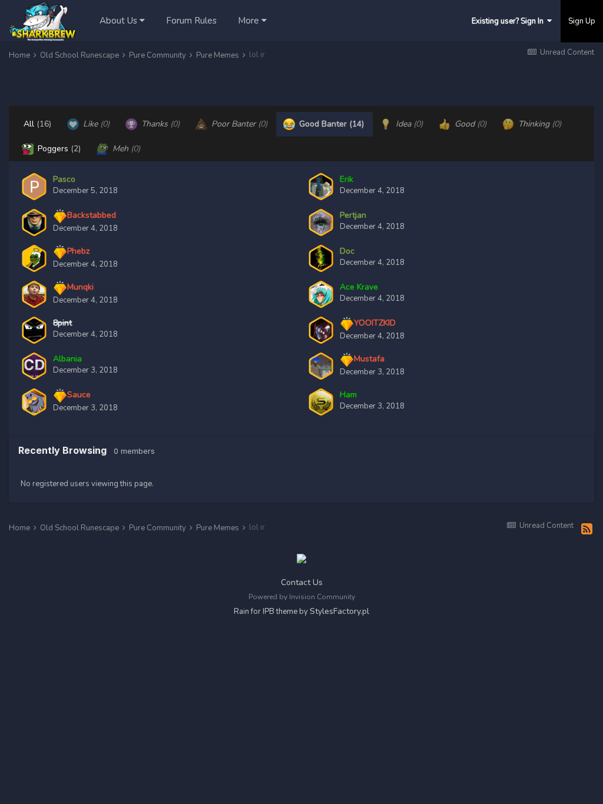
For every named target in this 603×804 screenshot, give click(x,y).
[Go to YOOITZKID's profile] (320, 330)
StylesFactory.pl (339, 611)
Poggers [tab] (58, 148)
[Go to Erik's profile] (320, 186)
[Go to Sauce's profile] (34, 402)
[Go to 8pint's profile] (34, 330)
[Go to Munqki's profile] (34, 294)
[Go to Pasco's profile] (34, 186)
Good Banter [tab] (330, 123)
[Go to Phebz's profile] (34, 258)
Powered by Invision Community (302, 597)
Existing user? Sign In (509, 21)
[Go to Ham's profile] (320, 402)
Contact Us (302, 582)
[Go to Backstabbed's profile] (34, 222)
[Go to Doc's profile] (320, 258)
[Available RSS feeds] (586, 529)
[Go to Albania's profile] (34, 366)
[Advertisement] (146, 84)
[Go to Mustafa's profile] (320, 366)
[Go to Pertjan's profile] (320, 222)
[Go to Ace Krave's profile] (320, 294)
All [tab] (37, 123)
